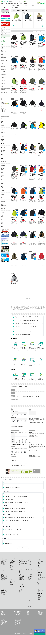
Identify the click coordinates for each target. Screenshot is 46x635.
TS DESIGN (2, 136)
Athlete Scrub (3, 147)
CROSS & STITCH (3, 164)
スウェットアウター (12, 561)
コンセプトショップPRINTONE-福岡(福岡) (31, 400)
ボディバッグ (11, 585)
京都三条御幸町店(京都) (24, 396)
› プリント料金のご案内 (3, 618)
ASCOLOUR (2, 146)
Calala (2, 155)
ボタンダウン (29, 561)
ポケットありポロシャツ (4, 576)
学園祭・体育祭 (3, 81)
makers (2, 121)
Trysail (2, 215)
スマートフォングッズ (40, 558)
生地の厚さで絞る (3, 89)
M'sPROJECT (3, 198)
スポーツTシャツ (3, 592)
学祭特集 (39, 599)
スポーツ (39, 567)
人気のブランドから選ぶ (4, 119)
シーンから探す (3, 71)
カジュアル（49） (3, 41)
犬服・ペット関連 (39, 575)
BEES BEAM (3, 150)
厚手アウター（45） (3, 38)
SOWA (2, 135)
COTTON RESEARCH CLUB (4, 162)
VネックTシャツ (3, 564)
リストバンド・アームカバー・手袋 (41, 577)
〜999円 (3, 108)
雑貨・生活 (2, 62)
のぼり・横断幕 (39, 574)
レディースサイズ (4, 98)
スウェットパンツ (12, 557)
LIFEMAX (2, 126)
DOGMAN (2, 169)
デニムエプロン (30, 580)
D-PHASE (2, 172)
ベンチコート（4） (3, 40)
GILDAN (2, 180)
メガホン (38, 578)
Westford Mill (3, 220)
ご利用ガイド (2, 3)
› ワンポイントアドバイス (17, 623)
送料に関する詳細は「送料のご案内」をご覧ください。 (17, 426)
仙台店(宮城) (25, 386)
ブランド (2, 118)
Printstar (2, 122)
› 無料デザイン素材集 (17, 622)
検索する (5, 116)
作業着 (2, 50)
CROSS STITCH (3, 165)
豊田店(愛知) (27, 393)
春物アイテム (39, 595)
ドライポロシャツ (3, 573)
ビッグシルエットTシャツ (4, 559)
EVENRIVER (2, 137)
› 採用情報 (28, 614)
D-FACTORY (2, 168)
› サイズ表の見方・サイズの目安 (18, 618)
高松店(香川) (12, 400)
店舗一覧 (25, 3)
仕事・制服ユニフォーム (40, 590)
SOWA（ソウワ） (21, 577)
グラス (29, 598)
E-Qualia (2, 173)
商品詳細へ (16, 26)
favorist (2, 176)
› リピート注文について (3, 619)
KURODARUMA (3, 193)
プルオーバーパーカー (12, 555)
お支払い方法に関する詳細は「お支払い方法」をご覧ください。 (18, 444)
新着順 (42, 31)
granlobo (2, 183)
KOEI (2, 191)
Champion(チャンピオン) (4, 591)
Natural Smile (3, 200)
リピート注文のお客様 (5, 18)
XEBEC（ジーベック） (21, 579)
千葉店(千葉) (17, 389)
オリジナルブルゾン (24, 5)
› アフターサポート (3, 625)
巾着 (10, 580)
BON (2, 154)
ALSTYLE (2, 143)
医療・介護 (20, 589)
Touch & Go (3, 212)
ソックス (2, 63)
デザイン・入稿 (13, 3)
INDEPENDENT (3, 184)
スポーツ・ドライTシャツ (4, 92)
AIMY (2, 140)
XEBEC (2, 223)
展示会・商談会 (3, 74)
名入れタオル (20, 558)
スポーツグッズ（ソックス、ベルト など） (4, 596)
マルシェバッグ (12, 579)
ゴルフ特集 (39, 603)
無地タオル (20, 560)
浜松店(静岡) (22, 393)
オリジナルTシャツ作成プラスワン (16, 5)
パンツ (20, 592)
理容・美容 (20, 590)
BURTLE (2, 139)
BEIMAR (2, 151)
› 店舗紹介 (28, 612)
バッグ (2, 47)
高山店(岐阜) (17, 393)
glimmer (2, 125)
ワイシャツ (2, 53)
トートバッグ (11, 575)
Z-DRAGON (2, 226)
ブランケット (39, 557)
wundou (2, 128)
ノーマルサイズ (4, 99)
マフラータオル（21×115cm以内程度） (23, 564)
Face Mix (2, 175)
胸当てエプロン (30, 569)
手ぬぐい (20, 571)
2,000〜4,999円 (4, 110)
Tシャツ (2, 28)
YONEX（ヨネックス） (3, 590)
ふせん (29, 605)
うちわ (38, 555)
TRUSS (2, 129)
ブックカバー (29, 604)
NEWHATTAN (3, 201)
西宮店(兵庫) (31, 396)
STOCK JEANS (3, 211)
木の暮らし (2, 190)
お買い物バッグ (12, 582)
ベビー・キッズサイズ (4, 97)
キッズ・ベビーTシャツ (3, 561)
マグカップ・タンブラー (4, 59)
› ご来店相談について (3, 615)
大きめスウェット (12, 559)
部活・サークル (3, 84)
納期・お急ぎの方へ (6, 16)
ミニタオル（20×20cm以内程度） (23, 568)
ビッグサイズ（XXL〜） (5, 100)
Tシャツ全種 (2, 568)
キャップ (2, 56)
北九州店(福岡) (41, 400)
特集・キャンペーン (3, 69)
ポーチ (11, 583)
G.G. (2, 179)
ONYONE (2, 202)
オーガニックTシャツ (3, 558)
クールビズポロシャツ (3, 579)
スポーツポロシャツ (3, 593)
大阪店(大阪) (17, 396)
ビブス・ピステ (2, 589)
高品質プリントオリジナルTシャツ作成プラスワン (22, 633)
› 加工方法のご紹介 (17, 612)
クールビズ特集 (39, 596)
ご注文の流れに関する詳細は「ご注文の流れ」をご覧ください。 (36, 422)
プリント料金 (8, 3)
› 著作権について (17, 624)
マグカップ (29, 596)
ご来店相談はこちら (5, 20)
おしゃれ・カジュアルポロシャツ (4, 580)
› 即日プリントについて (3, 614)
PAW (2, 204)
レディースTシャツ (3, 560)
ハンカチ (20, 572)
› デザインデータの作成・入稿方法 (18, 619)
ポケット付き (29, 575)
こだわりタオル (21, 559)
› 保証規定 (2, 624)
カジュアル (11, 569)
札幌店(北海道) (20, 386)
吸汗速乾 (29, 564)
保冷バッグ (11, 584)
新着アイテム (39, 582)
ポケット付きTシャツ (3, 563)
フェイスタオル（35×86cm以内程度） (23, 562)
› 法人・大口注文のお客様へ (4, 621)
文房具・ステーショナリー (4, 60)
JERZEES (2, 187)
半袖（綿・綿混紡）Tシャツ (4, 555)
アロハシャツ (39, 598)
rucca (2, 209)
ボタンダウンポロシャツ (4, 577)
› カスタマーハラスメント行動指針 (5, 623)
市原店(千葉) (22, 389)
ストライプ (29, 562)
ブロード (29, 560)
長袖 (29, 555)
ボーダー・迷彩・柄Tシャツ (4, 565)
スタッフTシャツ (3, 77)
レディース (11, 560)
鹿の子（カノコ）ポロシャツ (4, 574)
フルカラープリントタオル (22, 557)
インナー (2, 595)
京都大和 (2, 194)
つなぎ (29, 591)
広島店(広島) (22, 400)
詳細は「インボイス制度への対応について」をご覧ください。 (18, 465)
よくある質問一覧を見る (22, 547)
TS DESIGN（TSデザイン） (22, 576)
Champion (2, 157)
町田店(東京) (41, 389)
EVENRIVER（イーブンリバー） (22, 584)
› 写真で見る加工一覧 (17, 613)
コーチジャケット (12, 570)
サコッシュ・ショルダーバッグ (13, 578)
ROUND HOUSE (3, 208)
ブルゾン (2, 34)
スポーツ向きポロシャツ (4, 575)
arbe (2, 144)
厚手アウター (11, 567)
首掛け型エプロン (30, 574)
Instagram (40, 614)
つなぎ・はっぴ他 (3, 57)
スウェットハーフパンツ (13, 558)
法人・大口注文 (19, 3)
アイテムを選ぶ (3, 27)
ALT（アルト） (20, 583)
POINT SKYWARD (3, 205)
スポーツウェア (3, 31)
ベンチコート (11, 568)
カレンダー (39, 576)
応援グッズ (39, 580)
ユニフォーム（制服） (3, 51)
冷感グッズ (39, 562)
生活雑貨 (39, 563)
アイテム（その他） (3, 66)
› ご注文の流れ (2, 612)
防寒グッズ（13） (3, 45)
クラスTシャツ (3, 83)
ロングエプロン (30, 570)
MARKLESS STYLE (3, 132)
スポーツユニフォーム (40, 589)
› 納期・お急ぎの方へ (3, 613)
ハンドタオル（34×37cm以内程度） (23, 567)
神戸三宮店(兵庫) (36, 396)
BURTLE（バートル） (21, 575)
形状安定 (29, 565)
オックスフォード (30, 559)
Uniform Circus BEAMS (4, 218)
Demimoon (2, 166)
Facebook (40, 613)
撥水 (29, 577)
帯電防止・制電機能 (30, 576)
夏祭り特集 (39, 597)
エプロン (2, 54)
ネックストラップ (39, 559)
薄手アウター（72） (3, 37)
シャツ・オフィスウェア (21, 588)
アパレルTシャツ (3, 557)
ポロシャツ (2, 30)
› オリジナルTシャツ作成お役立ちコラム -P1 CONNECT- (5, 629)
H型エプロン (29, 573)
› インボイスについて (3, 622)
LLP (1, 197)
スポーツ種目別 (3, 594)
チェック (29, 563)
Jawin (2, 186)
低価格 (2, 86)
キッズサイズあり (12, 562)
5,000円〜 (3, 111)
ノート (29, 603)
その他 (38, 591)
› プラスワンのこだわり (3, 620)
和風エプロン (30, 579)
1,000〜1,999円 (4, 109)
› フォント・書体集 (17, 621)
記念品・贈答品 (39, 579)
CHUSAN (2, 158)
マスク (2, 65)
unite (2, 219)
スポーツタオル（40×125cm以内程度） (23, 565)
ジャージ (2, 585)
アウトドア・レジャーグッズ (40, 561)
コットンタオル (21, 555)
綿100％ (29, 558)
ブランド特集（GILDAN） (40, 594)
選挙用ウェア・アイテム (40, 601)
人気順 (34, 31)
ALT (1, 133)
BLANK (2, 153)
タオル (2, 48)
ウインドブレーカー (3, 588)
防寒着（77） (2, 44)
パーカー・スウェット (4, 33)
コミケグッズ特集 (39, 600)
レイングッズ (39, 560)
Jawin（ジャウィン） (21, 578)
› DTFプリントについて (17, 615)
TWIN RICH (2, 216)
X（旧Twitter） (41, 612)
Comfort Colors (3, 161)
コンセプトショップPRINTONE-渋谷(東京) (32, 389)
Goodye (2, 182)
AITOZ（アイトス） (21, 580)
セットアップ (11, 563)
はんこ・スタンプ (30, 606)
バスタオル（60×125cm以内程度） (23, 570)
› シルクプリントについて (17, 614)
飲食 (19, 591)
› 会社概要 (28, 613)
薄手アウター (11, 566)
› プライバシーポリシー (29, 615)
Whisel (2, 222)
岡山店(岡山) (17, 400)
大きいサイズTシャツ (3, 562)
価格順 (38, 31)
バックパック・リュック (12, 581)
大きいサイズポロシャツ (4, 578)
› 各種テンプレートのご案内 (18, 620)
